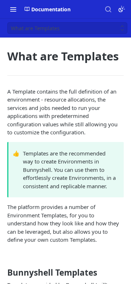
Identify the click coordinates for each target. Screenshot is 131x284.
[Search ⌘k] (108, 9)
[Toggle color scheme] (121, 9)
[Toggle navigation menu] (13, 9)
